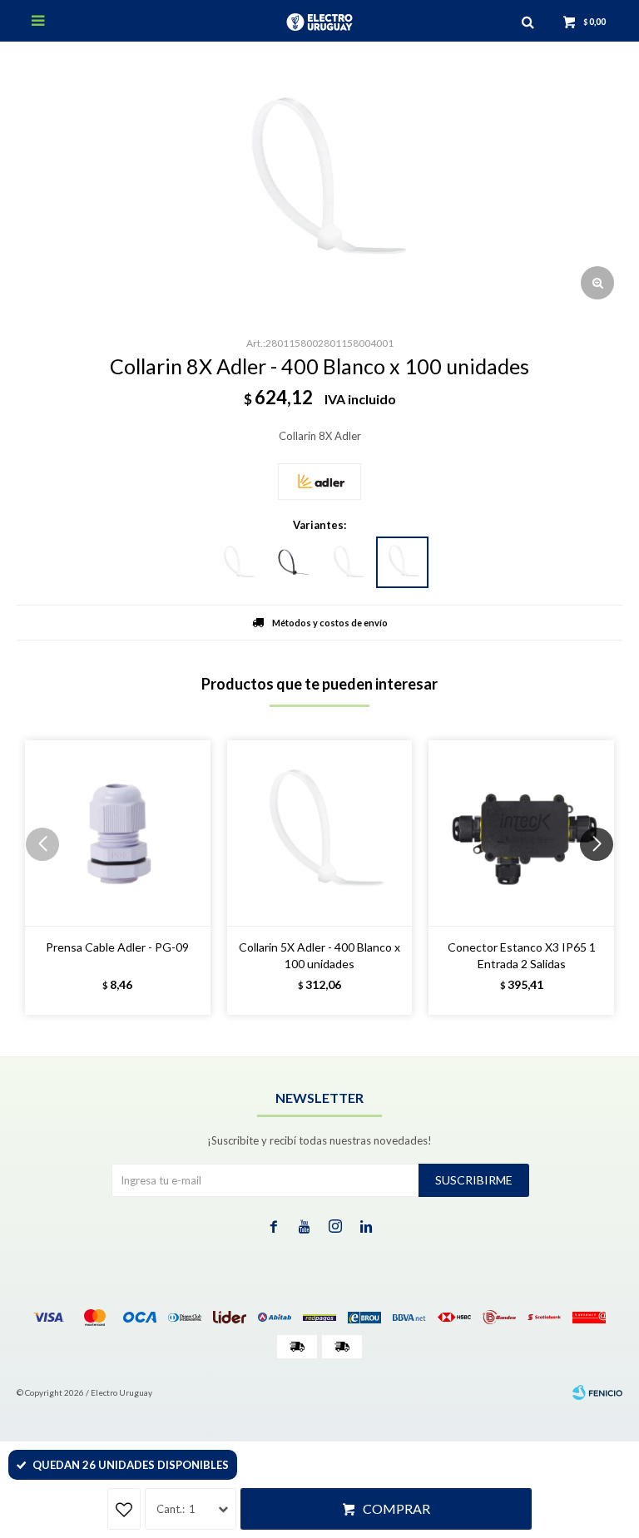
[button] (603, 877)
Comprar (396, 1508)
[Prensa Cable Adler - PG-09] (118, 833)
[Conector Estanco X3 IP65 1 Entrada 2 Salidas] (521, 833)
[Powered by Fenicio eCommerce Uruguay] (597, 1392)
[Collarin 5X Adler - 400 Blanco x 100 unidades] (320, 833)
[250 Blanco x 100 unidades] (237, 563)
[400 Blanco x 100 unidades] (402, 562)
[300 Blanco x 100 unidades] (347, 563)
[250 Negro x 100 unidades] (292, 563)
